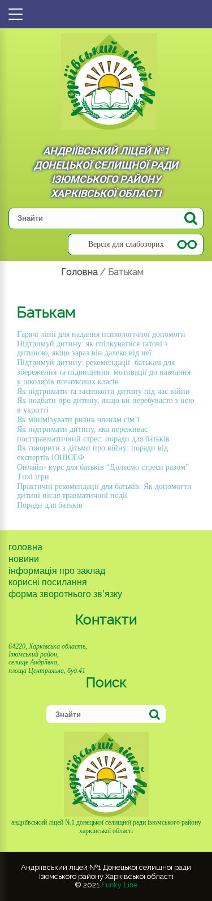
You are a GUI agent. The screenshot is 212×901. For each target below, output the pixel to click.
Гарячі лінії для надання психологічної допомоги (101, 334)
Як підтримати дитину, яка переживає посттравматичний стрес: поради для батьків (93, 434)
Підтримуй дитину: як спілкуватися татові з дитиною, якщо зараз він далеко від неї (92, 349)
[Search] (191, 218)
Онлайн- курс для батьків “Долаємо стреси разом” (103, 467)
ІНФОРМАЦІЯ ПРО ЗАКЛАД (56, 571)
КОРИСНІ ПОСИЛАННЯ (47, 582)
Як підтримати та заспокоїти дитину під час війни (103, 391)
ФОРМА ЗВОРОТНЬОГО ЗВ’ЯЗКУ (65, 594)
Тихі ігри (33, 477)
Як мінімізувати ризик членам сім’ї (79, 419)
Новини (23, 559)
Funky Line (119, 885)
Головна (25, 547)
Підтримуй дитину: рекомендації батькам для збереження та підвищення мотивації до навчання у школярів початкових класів (104, 372)
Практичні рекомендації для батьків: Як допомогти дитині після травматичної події (104, 491)
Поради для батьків (50, 505)
